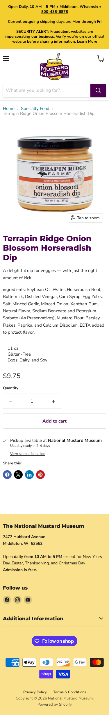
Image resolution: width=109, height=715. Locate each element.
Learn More (87, 41)
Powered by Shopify (54, 704)
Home (9, 108)
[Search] (98, 90)
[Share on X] (18, 474)
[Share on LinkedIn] (29, 474)
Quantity (10, 388)
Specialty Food (35, 108)
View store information (27, 454)
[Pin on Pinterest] (40, 474)
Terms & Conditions (69, 692)
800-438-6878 (54, 11)
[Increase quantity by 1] (53, 401)
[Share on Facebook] (7, 474)
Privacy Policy (35, 692)
